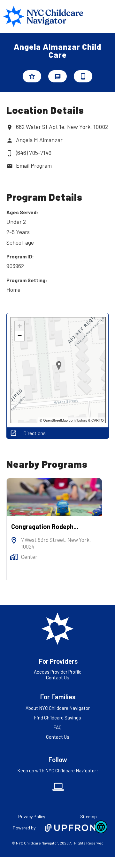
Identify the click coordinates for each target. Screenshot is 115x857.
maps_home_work (14, 557)
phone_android (83, 76)
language (101, 827)
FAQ (57, 727)
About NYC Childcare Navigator (58, 708)
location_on (9, 127)
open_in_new (13, 433)
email (9, 166)
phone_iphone (9, 153)
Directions (34, 433)
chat (57, 76)
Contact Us (57, 677)
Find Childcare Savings (57, 717)
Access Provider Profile (57, 672)
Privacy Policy (31, 816)
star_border (32, 76)
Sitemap (88, 816)
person (9, 140)
